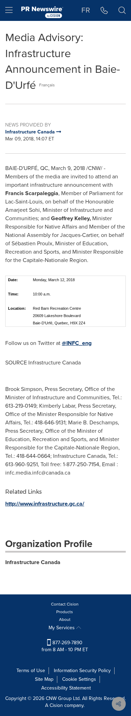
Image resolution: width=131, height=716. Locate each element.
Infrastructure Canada (32, 562)
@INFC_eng (77, 343)
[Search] (122, 10)
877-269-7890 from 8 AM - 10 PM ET (65, 646)
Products (64, 612)
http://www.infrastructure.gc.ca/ (44, 504)
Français (47, 85)
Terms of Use (30, 670)
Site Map (44, 679)
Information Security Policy (82, 670)
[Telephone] (104, 10)
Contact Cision (65, 604)
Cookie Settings (79, 679)
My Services (62, 627)
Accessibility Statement (66, 688)
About (65, 619)
